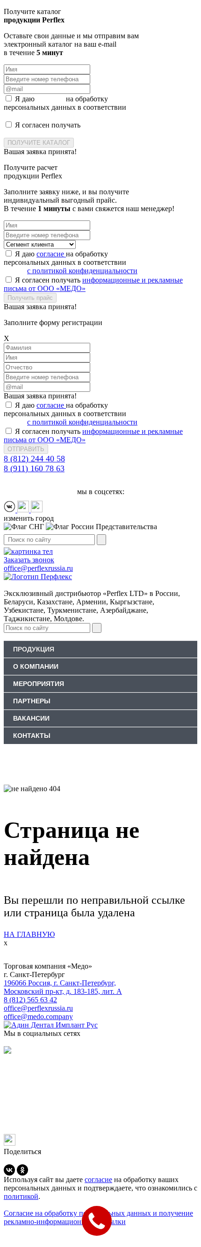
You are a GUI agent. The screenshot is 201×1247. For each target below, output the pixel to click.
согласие (51, 99)
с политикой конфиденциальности (82, 116)
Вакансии (31, 718)
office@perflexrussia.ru (38, 1008)
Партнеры (31, 701)
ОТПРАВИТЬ (25, 449)
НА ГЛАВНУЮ (29, 934)
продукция (33, 649)
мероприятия (38, 683)
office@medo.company (38, 1016)
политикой (21, 1196)
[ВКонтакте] (9, 1170)
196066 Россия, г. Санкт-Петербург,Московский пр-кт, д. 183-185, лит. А (63, 987)
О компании (35, 666)
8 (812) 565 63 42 (30, 1000)
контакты (31, 735)
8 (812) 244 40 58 (34, 458)
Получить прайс (30, 297)
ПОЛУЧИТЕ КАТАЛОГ (38, 142)
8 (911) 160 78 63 (34, 468)
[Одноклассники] (22, 1170)
